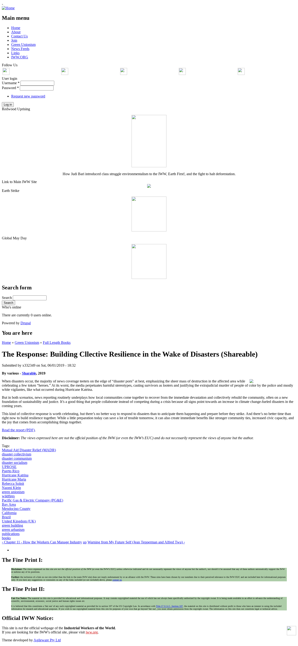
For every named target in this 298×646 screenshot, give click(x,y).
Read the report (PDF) (18, 430)
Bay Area (9, 504)
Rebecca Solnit (13, 483)
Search (7, 298)
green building (12, 525)
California (9, 513)
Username (11, 83)
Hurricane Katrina (15, 475)
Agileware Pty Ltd (47, 640)
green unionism (13, 492)
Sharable (29, 373)
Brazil (6, 517)
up (85, 542)
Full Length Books (57, 343)
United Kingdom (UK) (19, 521)
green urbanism (13, 530)
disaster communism (17, 458)
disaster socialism (14, 463)
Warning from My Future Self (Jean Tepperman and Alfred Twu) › (136, 542)
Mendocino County (16, 509)
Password (10, 88)
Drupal (25, 323)
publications (11, 534)
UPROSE (9, 467)
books (6, 538)
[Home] (8, 8)
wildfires (8, 496)
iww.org (92, 632)
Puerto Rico (10, 471)
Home (6, 343)
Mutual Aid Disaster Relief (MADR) (29, 450)
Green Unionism (27, 343)
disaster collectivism (16, 454)
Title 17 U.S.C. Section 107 (169, 606)
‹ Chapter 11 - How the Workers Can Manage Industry (42, 542)
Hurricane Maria (14, 479)
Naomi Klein (11, 488)
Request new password (28, 96)
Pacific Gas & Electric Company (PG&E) (32, 500)
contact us (117, 580)
